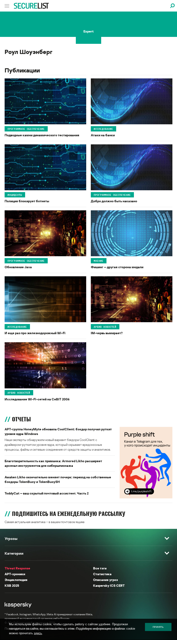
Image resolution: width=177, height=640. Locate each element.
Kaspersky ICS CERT (109, 585)
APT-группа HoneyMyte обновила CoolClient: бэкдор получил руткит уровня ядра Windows (58, 431)
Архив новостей (105, 326)
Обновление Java (18, 267)
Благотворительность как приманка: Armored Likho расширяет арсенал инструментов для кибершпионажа (53, 463)
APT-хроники (15, 574)
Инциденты (15, 194)
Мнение (98, 260)
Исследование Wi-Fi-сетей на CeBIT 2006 (37, 399)
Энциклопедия (16, 580)
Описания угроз (105, 580)
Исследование (103, 128)
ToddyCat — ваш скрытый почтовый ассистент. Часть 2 (46, 493)
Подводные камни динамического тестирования (42, 135)
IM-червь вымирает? (107, 333)
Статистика (102, 574)
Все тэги (99, 568)
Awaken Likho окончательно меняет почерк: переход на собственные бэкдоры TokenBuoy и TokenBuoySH (58, 479)
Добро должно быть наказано (114, 201)
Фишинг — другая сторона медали (117, 267)
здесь (38, 633)
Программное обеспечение (26, 128)
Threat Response (17, 568)
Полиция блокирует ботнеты (27, 201)
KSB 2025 (12, 585)
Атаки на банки (103, 135)
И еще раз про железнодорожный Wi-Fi (35, 333)
